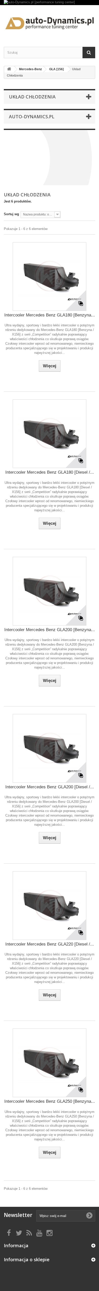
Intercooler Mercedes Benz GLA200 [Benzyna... (49, 629)
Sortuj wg (11, 214)
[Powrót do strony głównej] (9, 69)
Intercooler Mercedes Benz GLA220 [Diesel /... (49, 944)
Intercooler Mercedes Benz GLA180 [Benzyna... (49, 315)
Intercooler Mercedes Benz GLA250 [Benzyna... (49, 1101)
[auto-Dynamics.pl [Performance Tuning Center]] (49, 21)
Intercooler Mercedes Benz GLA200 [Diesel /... (49, 787)
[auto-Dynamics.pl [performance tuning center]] (49, 2)
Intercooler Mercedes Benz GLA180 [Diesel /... (49, 472)
